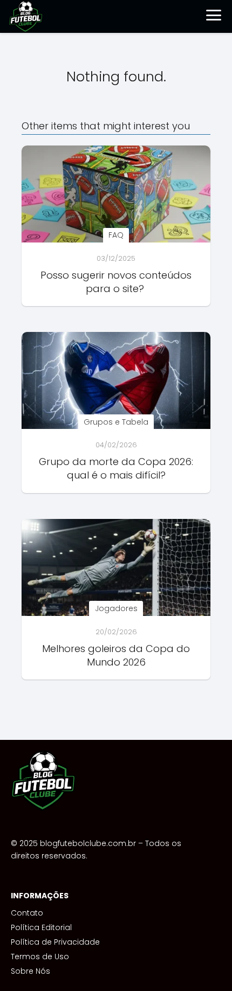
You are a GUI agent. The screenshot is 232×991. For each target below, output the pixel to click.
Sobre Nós (30, 971)
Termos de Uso (40, 956)
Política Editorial (41, 927)
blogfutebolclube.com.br (88, 843)
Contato (27, 912)
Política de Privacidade (55, 942)
